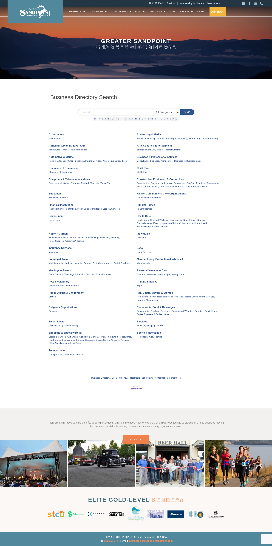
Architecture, (167, 161)
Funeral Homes (146, 205)
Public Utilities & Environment (66, 292)
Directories (119, 11)
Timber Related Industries (74, 150)
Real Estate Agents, (146, 297)
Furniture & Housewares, (119, 337)
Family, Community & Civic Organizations (161, 193)
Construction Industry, (162, 183)
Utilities (52, 297)
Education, (54, 198)
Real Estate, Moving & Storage (155, 292)
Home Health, (201, 223)
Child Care (143, 168)
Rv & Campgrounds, (103, 263)
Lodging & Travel (59, 259)
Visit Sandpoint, (56, 263)
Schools (64, 198)
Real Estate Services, (167, 297)
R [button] (152, 119)
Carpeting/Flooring (74, 241)
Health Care (144, 216)
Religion (53, 311)
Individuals (143, 233)
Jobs (172, 11)
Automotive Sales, (112, 161)
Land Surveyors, (193, 186)
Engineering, (213, 183)
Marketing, (182, 138)
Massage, (152, 274)
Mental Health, (144, 226)
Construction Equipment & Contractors (160, 179)
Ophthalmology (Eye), (148, 223)
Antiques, (125, 340)
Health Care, (143, 220)
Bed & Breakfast (122, 263)
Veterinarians (72, 285)
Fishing (158, 337)
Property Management (148, 300)
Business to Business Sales (187, 161)
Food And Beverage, (160, 311)
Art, (154, 150)
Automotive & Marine (61, 157)
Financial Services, (58, 209)
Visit (138, 11)
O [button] (142, 119)
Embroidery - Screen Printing (203, 138)
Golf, (151, 337)
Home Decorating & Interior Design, (66, 237)
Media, (140, 138)
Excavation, (153, 186)
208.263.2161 (112, 540)
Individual (141, 237)
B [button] (102, 119)
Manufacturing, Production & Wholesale (160, 259)
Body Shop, (68, 161)
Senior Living (57, 321)
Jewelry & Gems (73, 343)
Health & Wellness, (159, 220)
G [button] (118, 119)
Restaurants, (143, 311)
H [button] (121, 119)
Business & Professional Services (157, 157)
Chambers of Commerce (63, 168)
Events (185, 11)
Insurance (54, 252)
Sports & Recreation (149, 332)
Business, (155, 161)
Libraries (156, 198)
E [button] (112, 119)
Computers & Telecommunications (69, 179)
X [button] (170, 119)
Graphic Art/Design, (166, 138)
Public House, (211, 311)
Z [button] (176, 119)
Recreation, (142, 337)
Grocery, (115, 340)
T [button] (158, 119)
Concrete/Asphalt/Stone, (172, 186)
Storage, (210, 297)
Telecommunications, (59, 183)
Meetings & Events (60, 270)
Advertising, (150, 138)
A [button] (99, 119)
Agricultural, (54, 150)
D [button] (109, 119)
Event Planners (103, 274)
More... (205, 186)
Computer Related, (80, 183)
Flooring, (115, 237)
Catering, (199, 311)
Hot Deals (135, 378)
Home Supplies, (56, 241)
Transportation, (56, 354)
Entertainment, (144, 150)
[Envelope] (255, 3)
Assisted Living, (56, 325)
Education (55, 193)
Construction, (143, 183)
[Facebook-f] (249, 3)
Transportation (57, 350)
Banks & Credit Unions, (79, 209)
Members (75, 11)
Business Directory (100, 378)
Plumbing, (201, 183)
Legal (140, 248)
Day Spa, (141, 274)
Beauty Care (177, 274)
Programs (96, 11)
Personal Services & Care (152, 270)
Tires (124, 161)
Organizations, (144, 198)
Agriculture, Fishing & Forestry (67, 145)
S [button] (155, 119)
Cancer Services (160, 226)
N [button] (139, 119)
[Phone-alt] (261, 3)
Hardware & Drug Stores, (97, 340)
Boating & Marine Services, (88, 161)
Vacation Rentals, (83, 263)
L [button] (132, 119)
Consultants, (143, 161)
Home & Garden (58, 233)
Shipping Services (156, 325)
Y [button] (173, 119)
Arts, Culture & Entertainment (154, 145)
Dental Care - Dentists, (194, 220)
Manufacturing (144, 263)
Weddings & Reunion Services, (79, 274)
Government (56, 216)
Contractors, (180, 183)
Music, (160, 150)
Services (142, 321)
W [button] (167, 119)
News (200, 11)
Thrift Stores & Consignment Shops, (66, 340)
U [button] (161, 119)
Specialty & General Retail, (92, 337)
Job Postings (148, 378)
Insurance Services (60, 248)
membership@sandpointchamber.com (150, 540)
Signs (139, 285)
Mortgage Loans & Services (106, 209)
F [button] (115, 119)
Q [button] (149, 119)
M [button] (136, 119)
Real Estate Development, (192, 297)
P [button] (145, 119)
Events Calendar (120, 378)
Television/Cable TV (100, 183)
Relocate (155, 11)
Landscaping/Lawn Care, (97, 237)
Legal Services (144, 252)
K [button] (129, 119)
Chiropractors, (186, 223)
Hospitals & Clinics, (168, 223)
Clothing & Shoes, (57, 337)
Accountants (56, 134)
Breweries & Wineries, (183, 311)
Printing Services (147, 281)
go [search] (188, 112)
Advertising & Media (149, 134)
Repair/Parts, (55, 161)
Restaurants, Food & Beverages (156, 307)
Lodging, (69, 263)
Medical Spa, (164, 274)
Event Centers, (56, 274)
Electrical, (141, 186)
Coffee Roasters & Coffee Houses (153, 314)
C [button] (105, 119)
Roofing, (191, 183)
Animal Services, (57, 285)
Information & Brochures (168, 378)
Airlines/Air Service (74, 354)
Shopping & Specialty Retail (65, 332)
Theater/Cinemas (172, 150)
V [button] (164, 119)
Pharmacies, (176, 220)
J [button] (126, 119)
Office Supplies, (56, 343)
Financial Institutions (61, 205)
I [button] (124, 119)
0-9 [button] (95, 119)
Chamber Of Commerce (61, 172)
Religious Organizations (63, 307)
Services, (141, 325)
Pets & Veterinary (59, 281)
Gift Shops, (72, 337)
